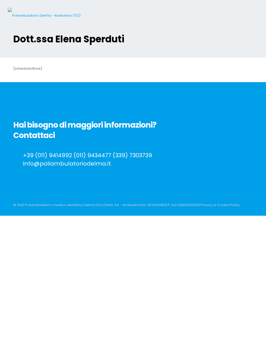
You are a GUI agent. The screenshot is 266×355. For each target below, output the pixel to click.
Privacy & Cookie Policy (220, 204)
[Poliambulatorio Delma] (44, 15)
